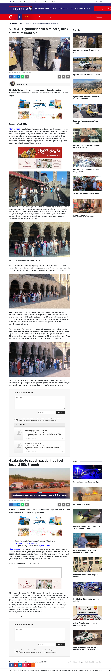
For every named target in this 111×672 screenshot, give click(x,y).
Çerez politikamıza (93, 670)
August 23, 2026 (44, 546)
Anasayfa (14, 23)
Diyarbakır (39, 8)
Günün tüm (96, 17)
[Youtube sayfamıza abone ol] (16, 665)
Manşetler (15, 1)
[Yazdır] (27, 76)
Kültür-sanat (64, 8)
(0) (33, 438)
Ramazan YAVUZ (21, 85)
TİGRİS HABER (14, 129)
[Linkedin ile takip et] (20, 665)
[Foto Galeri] (101, 2)
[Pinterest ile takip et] (29, 665)
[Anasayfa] (10, 1)
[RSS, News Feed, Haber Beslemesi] (33, 665)
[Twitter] (15, 76)
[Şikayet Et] (62, 438)
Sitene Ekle (38, 1)
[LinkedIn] (18, 76)
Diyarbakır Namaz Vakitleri (49, 1)
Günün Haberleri (24, 1)
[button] (59, 76)
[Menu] (96, 8)
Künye (75, 662)
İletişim (81, 662)
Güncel (54, 8)
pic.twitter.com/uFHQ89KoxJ (26, 543)
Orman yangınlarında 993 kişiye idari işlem (44, 17)
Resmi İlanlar (84, 8)
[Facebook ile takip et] (11, 665)
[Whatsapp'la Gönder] (22, 76)
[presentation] (15, 17)
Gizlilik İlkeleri (89, 662)
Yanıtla (28, 438)
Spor (47, 8)
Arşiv (32, 1)
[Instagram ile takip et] (24, 665)
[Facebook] (11, 76)
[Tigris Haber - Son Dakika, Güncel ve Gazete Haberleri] (20, 8)
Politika (74, 8)
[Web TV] (97, 2)
